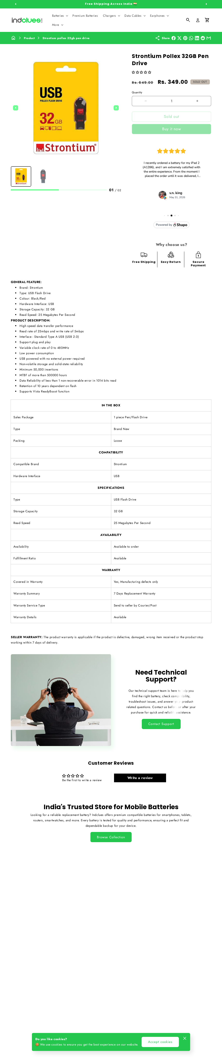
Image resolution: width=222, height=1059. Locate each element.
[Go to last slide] (15, 107)
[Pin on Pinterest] (185, 38)
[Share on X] (179, 38)
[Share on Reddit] (202, 38)
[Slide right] (206, 4)
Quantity (137, 92)
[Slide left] (15, 4)
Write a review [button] (140, 777)
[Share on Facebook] (173, 38)
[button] (59, 15)
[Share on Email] (208, 38)
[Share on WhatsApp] (191, 38)
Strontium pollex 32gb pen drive (66, 38)
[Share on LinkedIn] (196, 38)
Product (29, 38)
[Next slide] (116, 107)
